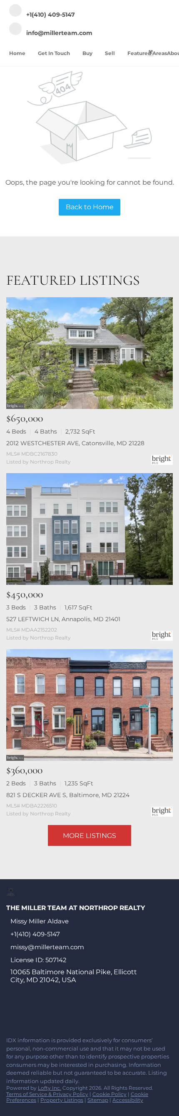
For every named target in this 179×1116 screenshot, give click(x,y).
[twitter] (43, 1012)
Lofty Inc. (49, 1088)
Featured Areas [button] (147, 53)
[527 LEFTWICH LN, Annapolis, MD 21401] (89, 529)
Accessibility (127, 1100)
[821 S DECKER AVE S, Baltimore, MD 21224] (89, 705)
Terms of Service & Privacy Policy (47, 1094)
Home (17, 53)
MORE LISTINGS (89, 836)
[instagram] (76, 1012)
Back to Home (90, 207)
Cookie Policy (109, 1094)
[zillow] (60, 1012)
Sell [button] (110, 53)
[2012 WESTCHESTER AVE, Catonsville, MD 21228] (89, 353)
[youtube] (93, 1012)
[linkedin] (26, 1012)
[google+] (110, 1012)
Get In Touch (54, 53)
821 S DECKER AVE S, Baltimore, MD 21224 (67, 795)
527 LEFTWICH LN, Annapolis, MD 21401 (63, 619)
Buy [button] (87, 53)
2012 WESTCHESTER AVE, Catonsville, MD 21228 (75, 443)
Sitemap (97, 1100)
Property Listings (61, 1100)
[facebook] (10, 1012)
